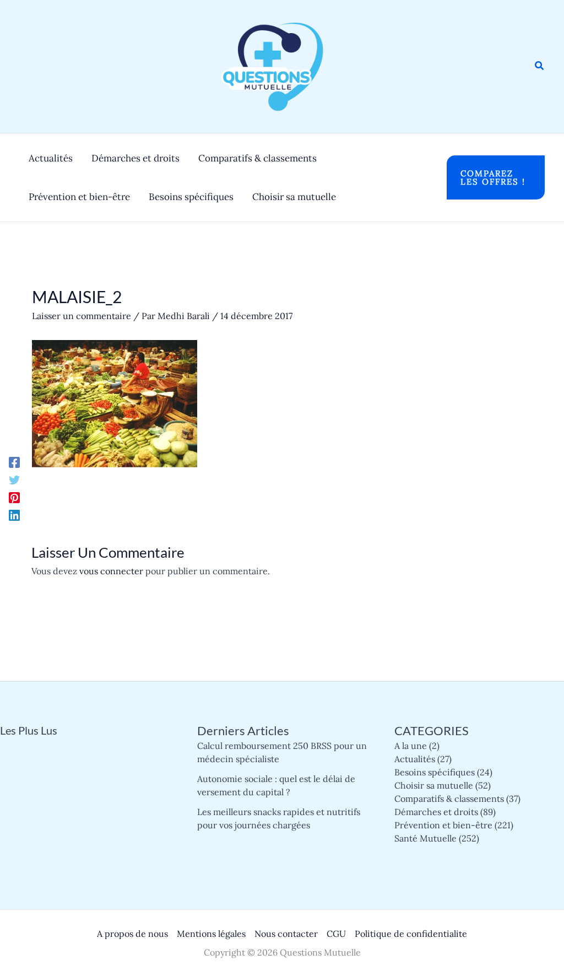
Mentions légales (211, 933)
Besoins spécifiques (434, 772)
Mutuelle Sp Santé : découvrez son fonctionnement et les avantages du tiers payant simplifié (77, 834)
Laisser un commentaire (81, 315)
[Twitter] (14, 479)
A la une (410, 745)
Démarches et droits (436, 811)
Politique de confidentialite (411, 933)
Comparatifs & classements (449, 798)
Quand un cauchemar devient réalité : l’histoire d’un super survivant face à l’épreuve (75, 782)
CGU (336, 933)
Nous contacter (286, 933)
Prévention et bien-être (443, 825)
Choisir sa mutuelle (433, 785)
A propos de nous (132, 933)
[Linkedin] (14, 515)
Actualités (414, 758)
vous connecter (111, 570)
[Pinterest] (14, 497)
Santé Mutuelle (425, 838)
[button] (540, 66)
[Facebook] (14, 462)
